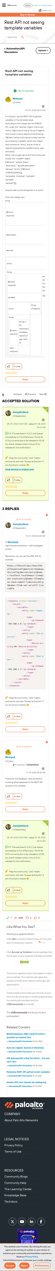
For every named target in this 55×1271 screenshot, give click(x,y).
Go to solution (26, 90)
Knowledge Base (15, 1195)
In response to (27, 765)
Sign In (37, 5)
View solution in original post (19, 469)
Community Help (15, 1182)
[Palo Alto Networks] (27, 1105)
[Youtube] (22, 1221)
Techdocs (10, 1201)
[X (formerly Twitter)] (12, 1221)
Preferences (42, 1265)
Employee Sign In (47, 5)
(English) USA (47, 10)
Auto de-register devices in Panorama (25, 1048)
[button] (10, 1266)
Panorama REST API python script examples (28, 1072)
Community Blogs (16, 1176)
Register (28, 5)
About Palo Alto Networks (21, 1120)
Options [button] (42, 50)
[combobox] (15, 37)
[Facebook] (41, 1221)
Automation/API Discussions (20, 1041)
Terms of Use (12, 1151)
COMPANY (12, 1114)
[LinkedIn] (31, 1221)
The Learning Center (18, 1189)
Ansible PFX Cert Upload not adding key (26, 1082)
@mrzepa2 (13, 542)
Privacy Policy (31, 1256)
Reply (25, 379)
